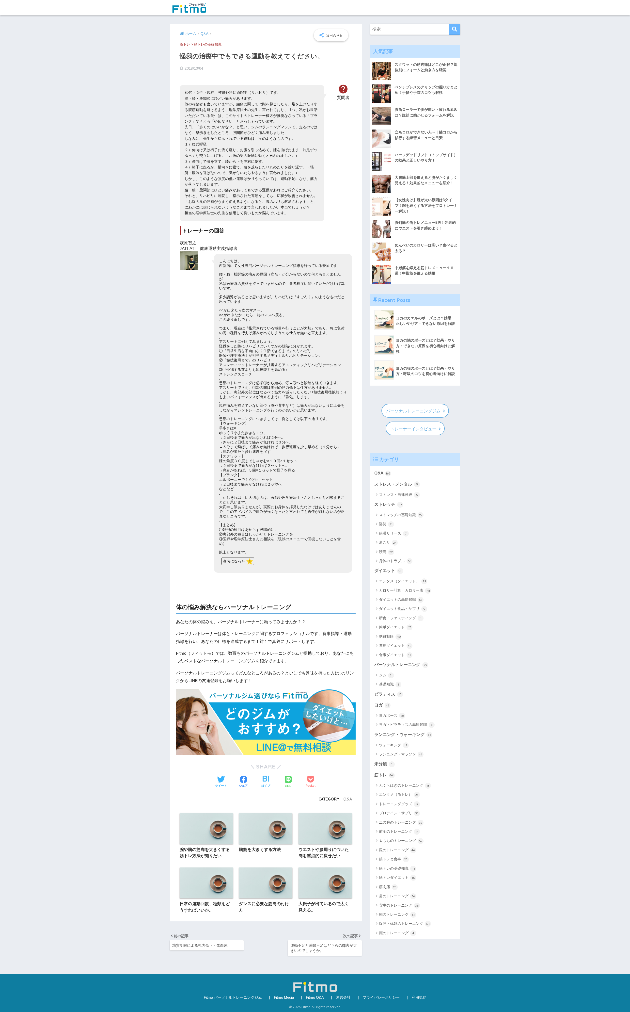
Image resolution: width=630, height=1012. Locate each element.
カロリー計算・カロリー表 (404, 590)
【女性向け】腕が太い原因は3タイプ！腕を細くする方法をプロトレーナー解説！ (426, 205)
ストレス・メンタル (396, 484)
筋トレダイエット (397, 877)
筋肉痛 (387, 887)
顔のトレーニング (396, 933)
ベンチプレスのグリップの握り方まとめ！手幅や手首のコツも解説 (426, 90)
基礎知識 (389, 684)
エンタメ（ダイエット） (402, 581)
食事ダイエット (395, 655)
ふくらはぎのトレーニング (404, 785)
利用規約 (419, 997)
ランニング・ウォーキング (402, 734)
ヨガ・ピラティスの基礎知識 (406, 724)
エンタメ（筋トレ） (399, 794)
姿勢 (386, 524)
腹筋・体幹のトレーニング (404, 923)
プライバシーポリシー (381, 997)
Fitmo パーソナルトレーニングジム (233, 997)
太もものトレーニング (400, 840)
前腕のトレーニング (398, 831)
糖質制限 (390, 636)
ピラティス (388, 694)
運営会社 (343, 997)
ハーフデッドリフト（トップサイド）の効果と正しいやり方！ (426, 158)
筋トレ (185, 44)
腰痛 (386, 552)
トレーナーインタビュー (413, 429)
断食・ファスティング (400, 618)
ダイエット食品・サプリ (402, 608)
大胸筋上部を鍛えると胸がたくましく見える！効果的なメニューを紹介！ (426, 180)
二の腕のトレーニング (400, 822)
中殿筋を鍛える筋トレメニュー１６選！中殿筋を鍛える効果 (424, 271)
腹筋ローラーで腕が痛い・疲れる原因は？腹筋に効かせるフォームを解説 (426, 112)
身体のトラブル (395, 561)
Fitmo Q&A (315, 997)
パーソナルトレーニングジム (413, 411)
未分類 (383, 764)
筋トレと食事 (393, 859)
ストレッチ (388, 504)
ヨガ (381, 705)
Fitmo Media (284, 997)
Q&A (347, 799)
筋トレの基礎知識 (207, 44)
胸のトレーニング (397, 914)
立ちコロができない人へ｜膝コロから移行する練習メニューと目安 (426, 135)
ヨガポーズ (391, 715)
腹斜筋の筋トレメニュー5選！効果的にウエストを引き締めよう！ (425, 225)
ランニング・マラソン (400, 754)
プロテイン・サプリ (399, 813)
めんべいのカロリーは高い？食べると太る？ (426, 248)
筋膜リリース (393, 533)
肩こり (387, 542)
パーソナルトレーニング (400, 664)
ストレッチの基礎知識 (400, 515)
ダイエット (388, 570)
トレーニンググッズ (398, 804)
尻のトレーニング (397, 850)
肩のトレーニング (397, 896)
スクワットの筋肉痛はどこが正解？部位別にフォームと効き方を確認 (426, 67)
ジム (386, 675)
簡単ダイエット (395, 627)
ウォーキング (393, 745)
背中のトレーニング (399, 905)
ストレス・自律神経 (398, 494)
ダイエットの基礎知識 (400, 599)
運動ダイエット (395, 645)
